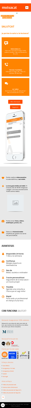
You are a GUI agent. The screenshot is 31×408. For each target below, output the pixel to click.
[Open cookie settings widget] (3, 405)
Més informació (15, 102)
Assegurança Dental (8, 371)
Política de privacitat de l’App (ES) (11, 393)
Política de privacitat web (9, 384)
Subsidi (5, 374)
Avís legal (5, 376)
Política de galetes (15, 406)
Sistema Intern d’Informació (10, 387)
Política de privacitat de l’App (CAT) (12, 390)
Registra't (15, 107)
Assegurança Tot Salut (9, 368)
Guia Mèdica (6, 365)
